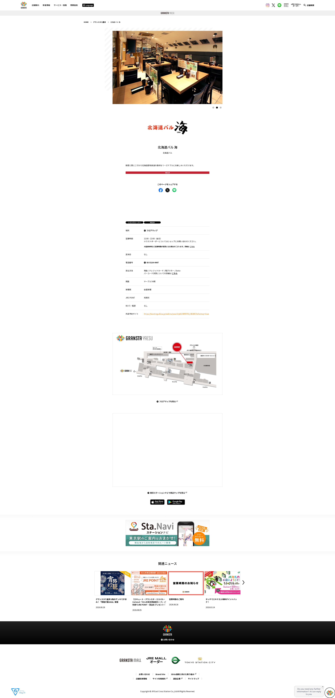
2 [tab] (217, 107)
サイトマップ (193, 679)
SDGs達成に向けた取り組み (182, 674)
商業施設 (74, 5)
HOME (86, 22)
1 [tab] (213, 107)
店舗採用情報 (141, 679)
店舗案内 (35, 5)
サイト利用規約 (159, 679)
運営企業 (176, 679)
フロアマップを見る (167, 401)
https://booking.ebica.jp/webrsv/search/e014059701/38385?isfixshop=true (176, 314)
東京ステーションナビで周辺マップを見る (167, 492)
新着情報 (46, 5)
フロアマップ (152, 230)
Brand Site (160, 674)
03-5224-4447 (153, 262)
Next (243, 582)
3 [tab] (221, 107)
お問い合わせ (144, 674)
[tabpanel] (167, 67)
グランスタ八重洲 (99, 22)
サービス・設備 (60, 5)
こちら (192, 246)
